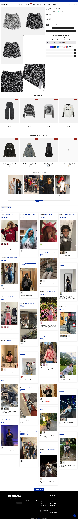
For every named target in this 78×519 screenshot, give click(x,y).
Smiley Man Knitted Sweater (69, 433)
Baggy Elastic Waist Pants (9, 378)
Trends (48, 4)
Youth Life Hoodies (47, 336)
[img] (39, 201)
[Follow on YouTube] (34, 500)
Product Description (54, 508)
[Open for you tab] (74, 515)
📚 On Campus (20, 4)
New (34, 4)
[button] (61, 11)
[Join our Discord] (30, 500)
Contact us (42, 498)
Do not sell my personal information (44, 511)
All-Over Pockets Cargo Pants (49, 252)
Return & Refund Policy (54, 507)
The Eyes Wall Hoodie (48, 379)
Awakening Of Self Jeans (49, 163)
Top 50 (44, 4)
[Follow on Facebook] (24, 500)
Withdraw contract (53, 512)
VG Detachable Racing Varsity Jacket (8, 420)
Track (59, 4)
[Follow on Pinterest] (32, 500)
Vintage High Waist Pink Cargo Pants (47, 292)
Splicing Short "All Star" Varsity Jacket (27, 304)
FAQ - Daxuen (53, 503)
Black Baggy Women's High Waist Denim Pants (48, 408)
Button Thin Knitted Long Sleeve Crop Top (67, 348)
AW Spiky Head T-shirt (9, 214)
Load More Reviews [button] (39, 489)
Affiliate (41, 503)
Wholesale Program (43, 505)
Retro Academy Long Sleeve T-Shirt (68, 124)
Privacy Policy (52, 499)
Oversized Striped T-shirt (29, 352)
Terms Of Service (53, 498)
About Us (52, 501)
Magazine (41, 508)
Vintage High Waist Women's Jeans (66, 307)
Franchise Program (43, 507)
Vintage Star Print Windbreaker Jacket (28, 264)
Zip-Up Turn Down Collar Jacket (69, 214)
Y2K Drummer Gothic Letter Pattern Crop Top (27, 215)
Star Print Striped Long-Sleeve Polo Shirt (29, 124)
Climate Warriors (53, 510)
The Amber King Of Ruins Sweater (68, 163)
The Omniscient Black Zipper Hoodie (10, 163)
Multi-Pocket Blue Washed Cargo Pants (28, 388)
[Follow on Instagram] (28, 500)
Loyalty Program (43, 501)
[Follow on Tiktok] (36, 500)
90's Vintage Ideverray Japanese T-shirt (9, 258)
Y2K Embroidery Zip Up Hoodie (49, 449)
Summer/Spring (28, 4)
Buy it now (61, 31)
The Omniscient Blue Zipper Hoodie (29, 163)
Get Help (54, 4)
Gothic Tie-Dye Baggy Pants (9, 124)
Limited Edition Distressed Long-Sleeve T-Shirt (49, 124)
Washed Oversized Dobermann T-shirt (28, 432)
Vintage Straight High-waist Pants (70, 263)
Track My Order (42, 499)
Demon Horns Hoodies (48, 214)
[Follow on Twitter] (26, 500)
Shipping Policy (53, 505)
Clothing (38, 4)
